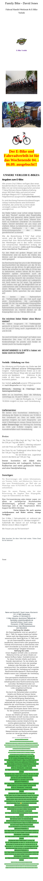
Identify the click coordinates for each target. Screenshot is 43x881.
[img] (21, 27)
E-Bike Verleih (21, 50)
